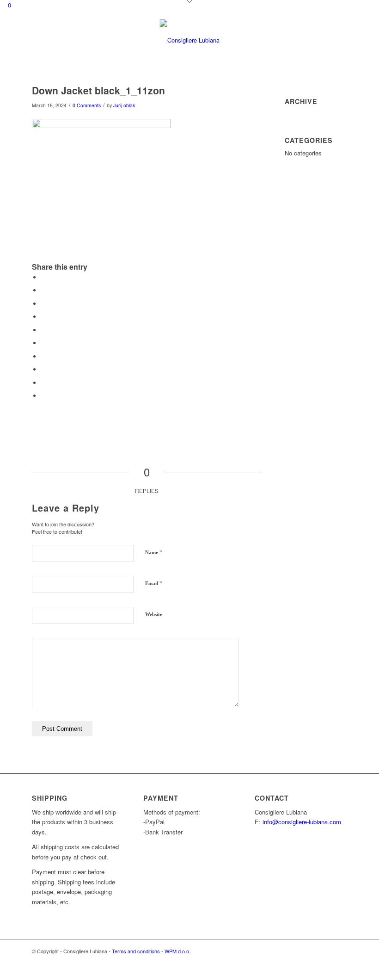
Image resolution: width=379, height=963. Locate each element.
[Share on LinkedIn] (43, 343)
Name (154, 552)
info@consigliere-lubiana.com (302, 821)
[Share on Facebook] (43, 277)
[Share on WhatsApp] (43, 316)
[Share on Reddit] (43, 382)
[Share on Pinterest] (43, 330)
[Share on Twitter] (43, 290)
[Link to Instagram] (312, 951)
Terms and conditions (136, 951)
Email (154, 583)
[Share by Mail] (43, 395)
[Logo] (190, 40)
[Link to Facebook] (299, 951)
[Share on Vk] (43, 369)
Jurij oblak (124, 105)
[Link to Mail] (326, 951)
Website (153, 614)
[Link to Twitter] (340, 951)
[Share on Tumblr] (43, 356)
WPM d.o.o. (177, 951)
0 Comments (87, 105)
